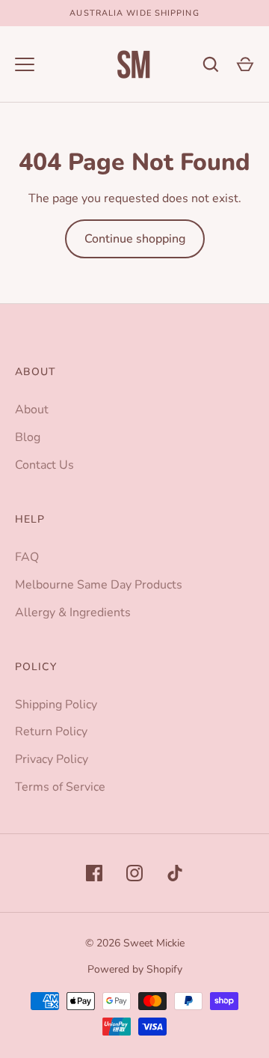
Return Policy (51, 731)
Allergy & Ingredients (73, 612)
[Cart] (245, 64)
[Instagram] (134, 873)
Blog (27, 437)
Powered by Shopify (134, 969)
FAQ (27, 557)
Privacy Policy (51, 759)
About (32, 409)
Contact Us (44, 465)
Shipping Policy (56, 704)
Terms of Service (60, 787)
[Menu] (24, 64)
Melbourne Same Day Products (98, 585)
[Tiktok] (174, 873)
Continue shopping (134, 239)
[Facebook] (94, 873)
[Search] (210, 64)
